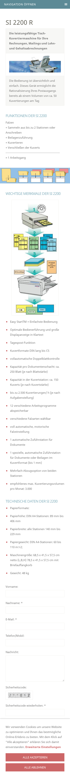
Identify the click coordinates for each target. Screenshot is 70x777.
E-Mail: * (11, 619)
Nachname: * (14, 603)
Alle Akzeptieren (35, 757)
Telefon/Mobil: (15, 635)
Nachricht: (12, 652)
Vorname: (12, 586)
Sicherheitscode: (16, 687)
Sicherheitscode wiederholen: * (26, 705)
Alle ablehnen (35, 767)
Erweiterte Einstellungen (43, 747)
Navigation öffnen (20, 4)
